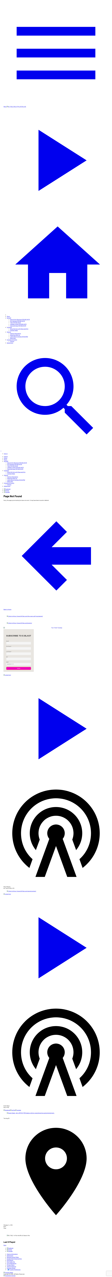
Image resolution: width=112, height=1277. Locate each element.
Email (7, 641)
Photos (12, 341)
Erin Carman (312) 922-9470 (17, 321)
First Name (8, 646)
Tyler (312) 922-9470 (15, 322)
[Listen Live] (56, 727)
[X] (6, 490)
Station (9, 332)
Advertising (10, 343)
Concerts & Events (12, 339)
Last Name (8, 651)
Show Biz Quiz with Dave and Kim (19, 329)
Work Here (13, 338)
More (5, 1245)
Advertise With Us (15, 335)
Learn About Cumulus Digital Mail (19, 336)
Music (8, 316)
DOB (7, 662)
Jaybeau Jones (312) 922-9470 (18, 324)
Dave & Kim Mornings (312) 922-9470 (20, 319)
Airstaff (9, 318)
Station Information (15, 333)
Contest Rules (14, 330)
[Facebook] (7, 489)
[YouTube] (7, 492)
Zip (7, 657)
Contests (9, 327)
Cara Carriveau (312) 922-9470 (18, 325)
